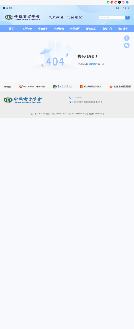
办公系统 (9, 8)
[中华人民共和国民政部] (120, 87)
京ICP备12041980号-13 (77, 113)
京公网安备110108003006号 (94, 113)
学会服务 (43, 28)
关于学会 (27, 28)
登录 (117, 8)
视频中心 (107, 28)
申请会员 (126, 8)
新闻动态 (91, 28)
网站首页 (93, 64)
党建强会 (123, 28)
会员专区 (75, 28)
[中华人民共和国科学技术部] (91, 87)
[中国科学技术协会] (63, 87)
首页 (11, 28)
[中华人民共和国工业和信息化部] (33, 87)
